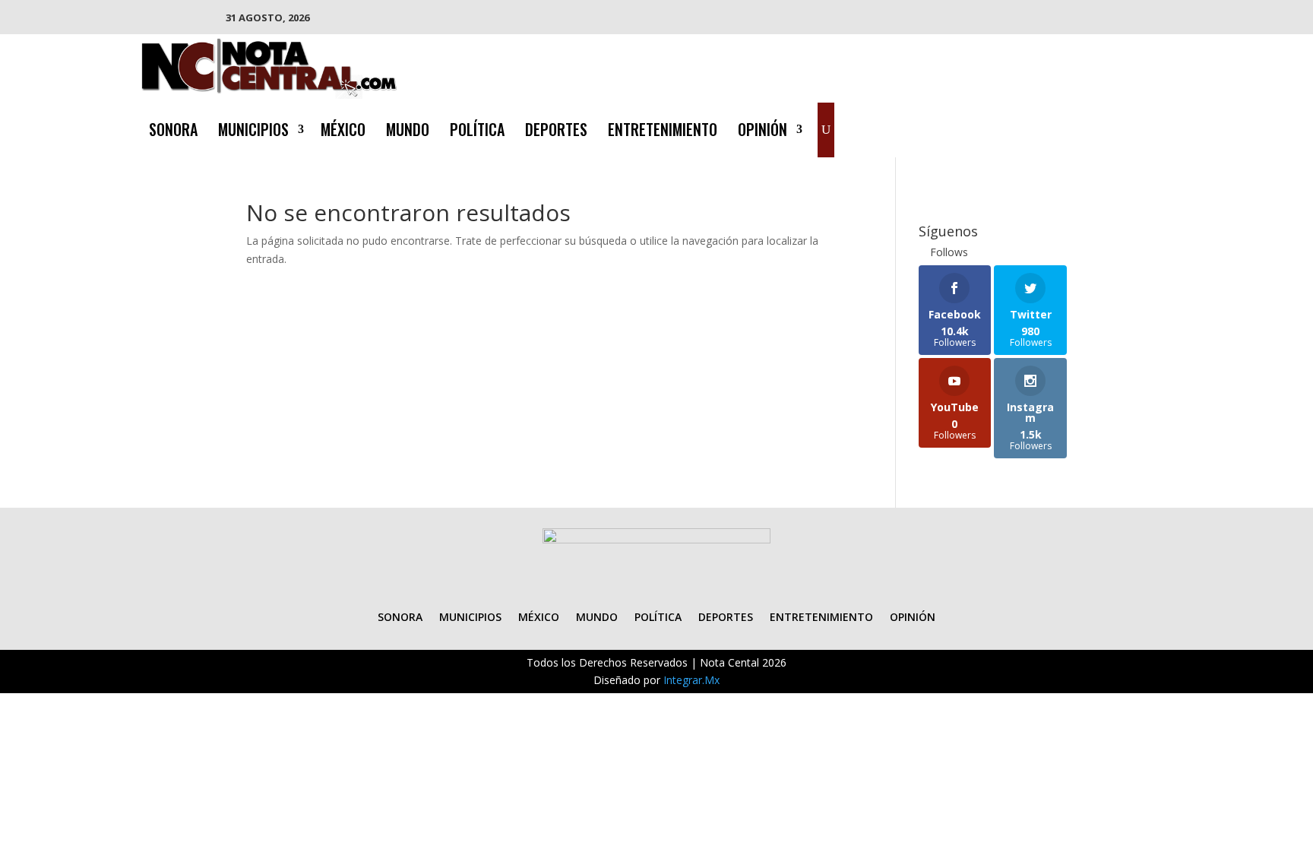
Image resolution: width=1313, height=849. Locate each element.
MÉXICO (343, 132)
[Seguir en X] (1099, 127)
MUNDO (407, 132)
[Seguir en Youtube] (1159, 127)
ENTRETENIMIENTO (662, 132)
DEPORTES (556, 132)
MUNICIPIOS (253, 132)
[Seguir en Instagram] (1129, 127)
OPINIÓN (762, 132)
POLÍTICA (477, 132)
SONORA (173, 132)
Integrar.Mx (691, 680)
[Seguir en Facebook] (1068, 127)
